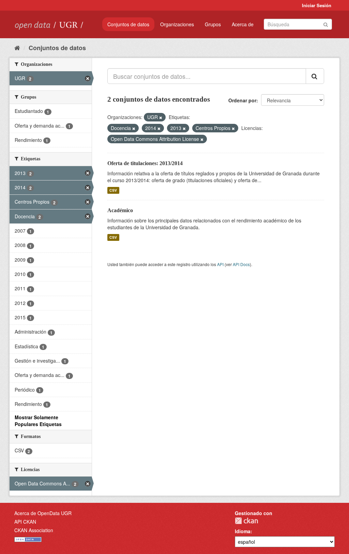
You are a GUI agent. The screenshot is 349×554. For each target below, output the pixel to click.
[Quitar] (160, 117)
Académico (120, 210)
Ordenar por (242, 100)
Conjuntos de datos (128, 24)
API (220, 264)
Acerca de (243, 24)
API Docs (241, 264)
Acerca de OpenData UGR (43, 513)
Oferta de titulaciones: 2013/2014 (145, 163)
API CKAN (25, 521)
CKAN (246, 520)
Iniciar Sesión (316, 5)
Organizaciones (177, 24)
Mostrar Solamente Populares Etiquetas (38, 420)
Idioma (243, 531)
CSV (113, 190)
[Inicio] (17, 47)
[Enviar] (326, 24)
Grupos (213, 24)
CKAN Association (33, 530)
